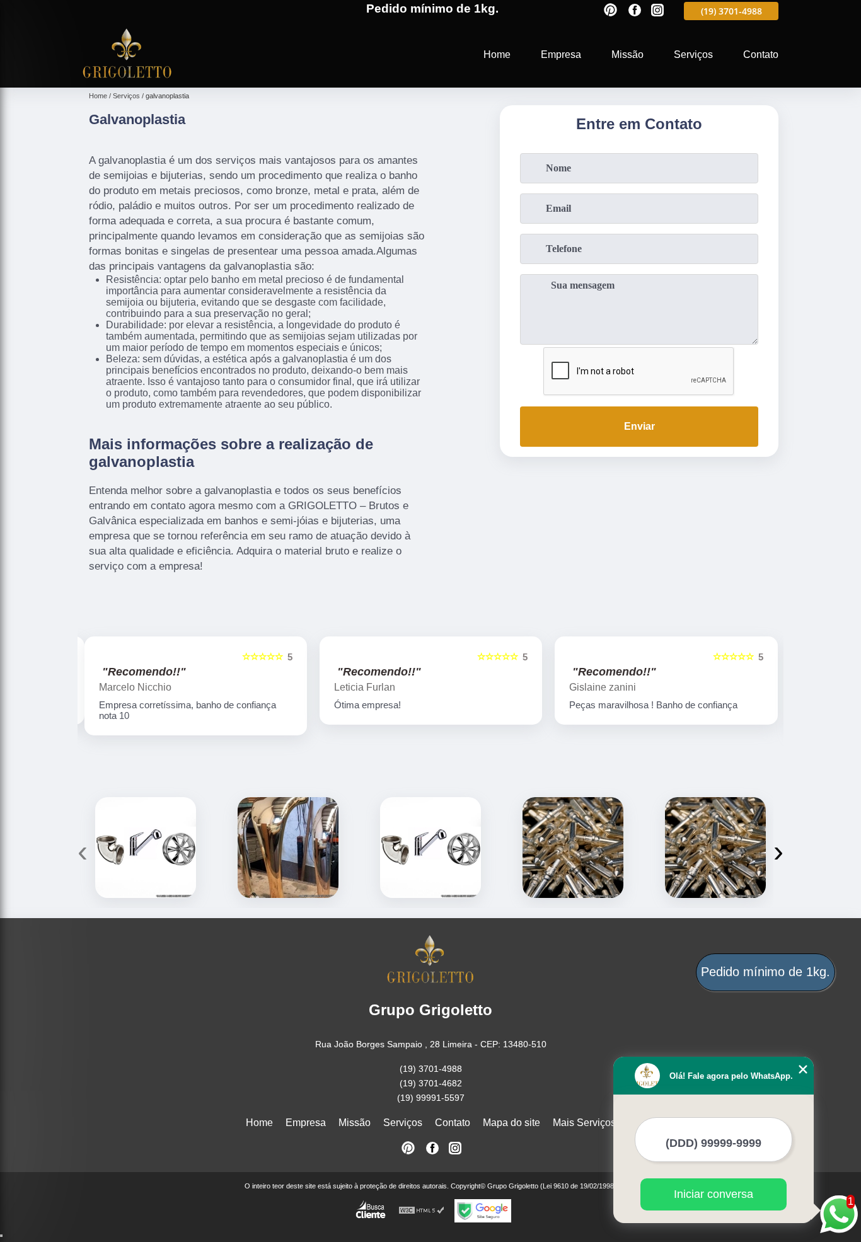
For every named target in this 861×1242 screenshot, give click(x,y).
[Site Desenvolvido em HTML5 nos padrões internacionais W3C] (421, 1211)
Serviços (693, 54)
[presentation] (83, 851)
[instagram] (657, 11)
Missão (627, 54)
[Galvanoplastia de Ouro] (288, 847)
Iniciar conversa (713, 1194)
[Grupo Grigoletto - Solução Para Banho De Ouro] (127, 79)
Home (497, 54)
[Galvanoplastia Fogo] (573, 847)
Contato (760, 54)
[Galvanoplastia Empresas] (430, 847)
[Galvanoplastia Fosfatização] (715, 847)
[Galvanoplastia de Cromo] (145, 847)
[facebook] (634, 11)
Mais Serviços (584, 1122)
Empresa (561, 54)
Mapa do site (511, 1122)
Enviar (639, 426)
